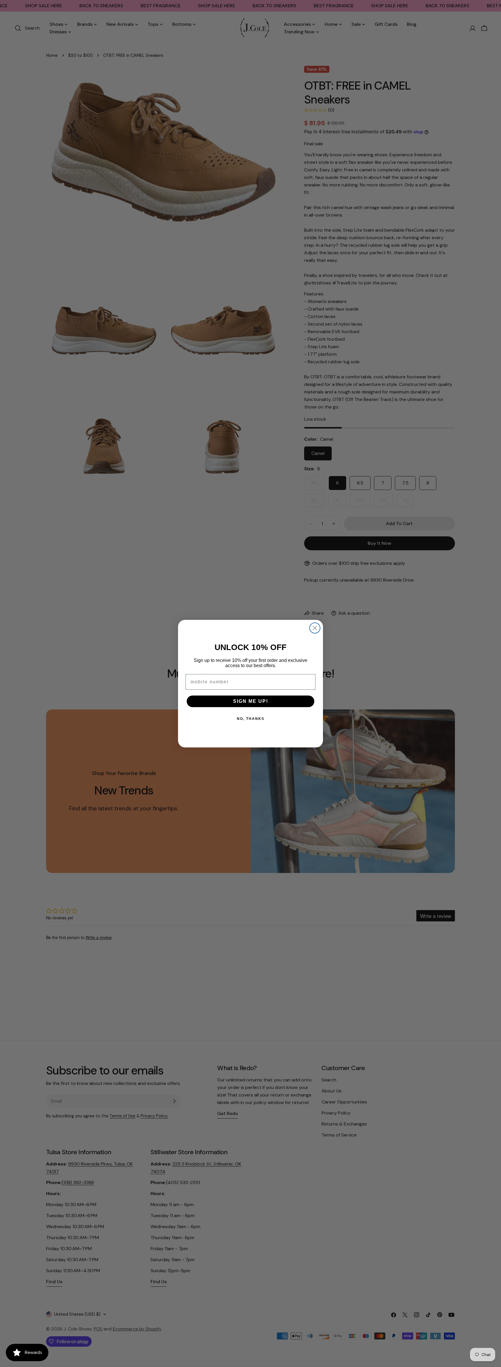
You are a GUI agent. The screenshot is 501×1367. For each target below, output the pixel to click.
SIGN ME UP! (250, 701)
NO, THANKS (250, 719)
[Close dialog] (315, 628)
